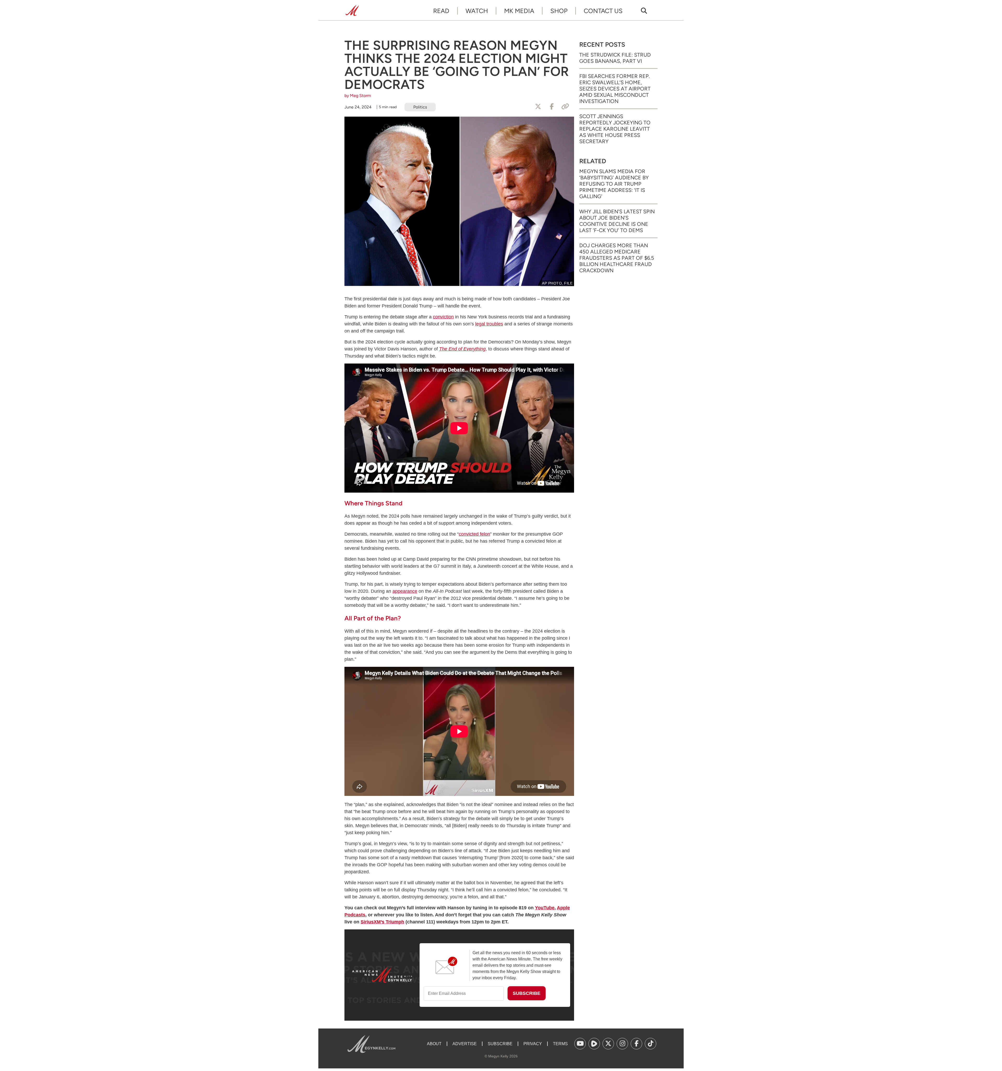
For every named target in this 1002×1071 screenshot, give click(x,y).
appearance (404, 591)
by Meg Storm (357, 95)
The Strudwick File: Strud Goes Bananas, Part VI (615, 58)
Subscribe (500, 1044)
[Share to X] (538, 106)
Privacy (532, 1044)
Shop (559, 11)
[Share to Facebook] (551, 106)
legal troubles (489, 323)
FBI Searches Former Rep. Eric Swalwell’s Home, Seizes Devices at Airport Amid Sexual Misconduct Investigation (615, 88)
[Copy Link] (565, 106)
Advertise (464, 1044)
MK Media (519, 11)
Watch (477, 11)
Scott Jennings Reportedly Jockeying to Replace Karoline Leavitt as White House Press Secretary (615, 128)
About (434, 1044)
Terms (560, 1044)
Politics (420, 107)
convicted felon (474, 534)
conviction (443, 316)
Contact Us (603, 11)
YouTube (544, 907)
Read (441, 11)
